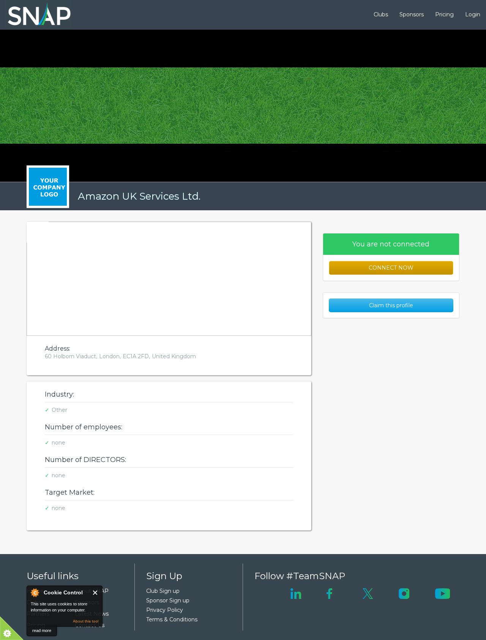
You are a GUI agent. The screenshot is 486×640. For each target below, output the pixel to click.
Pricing (444, 14)
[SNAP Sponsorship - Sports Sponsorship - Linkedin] (295, 592)
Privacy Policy (164, 610)
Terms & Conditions (171, 619)
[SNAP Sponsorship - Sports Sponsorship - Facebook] (329, 592)
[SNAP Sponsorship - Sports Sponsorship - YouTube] (442, 592)
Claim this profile (391, 305)
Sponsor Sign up (167, 600)
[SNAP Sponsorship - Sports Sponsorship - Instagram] (404, 592)
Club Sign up (163, 591)
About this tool (85, 621)
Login (472, 14)
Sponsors (411, 14)
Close (95, 592)
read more (41, 630)
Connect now (391, 267)
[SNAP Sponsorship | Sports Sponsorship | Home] (34, 15)
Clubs (381, 14)
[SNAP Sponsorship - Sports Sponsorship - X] (368, 592)
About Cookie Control (34, 592)
